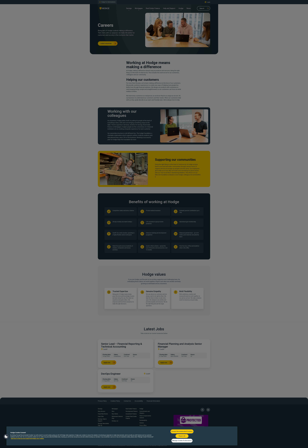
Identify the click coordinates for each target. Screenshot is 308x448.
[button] (6, 436)
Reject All (182, 436)
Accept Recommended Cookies (182, 431)
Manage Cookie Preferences (182, 440)
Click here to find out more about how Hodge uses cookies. (27, 438)
